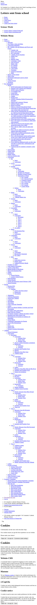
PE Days (16, 376)
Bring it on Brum (15, 105)
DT (12, 240)
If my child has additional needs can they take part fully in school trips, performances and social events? (23, 143)
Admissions (11, 152)
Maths (12, 192)
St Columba (14, 65)
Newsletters (17, 293)
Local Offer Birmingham (14, 323)
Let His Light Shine (16, 470)
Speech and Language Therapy (19, 102)
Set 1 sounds (24, 177)
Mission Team (15, 59)
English (13, 166)
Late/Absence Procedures (14, 266)
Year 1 (19, 218)
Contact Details (12, 80)
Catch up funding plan (14, 156)
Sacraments (14, 67)
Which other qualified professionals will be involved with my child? (22, 133)
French (13, 244)
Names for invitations (20, 372)
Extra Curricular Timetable (15, 304)
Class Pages (11, 333)
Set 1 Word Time (26, 182)
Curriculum (11, 157)
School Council (12, 474)
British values (18, 261)
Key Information (8, 84)
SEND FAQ (14, 97)
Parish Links (11, 327)
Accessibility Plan (16, 91)
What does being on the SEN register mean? (23, 119)
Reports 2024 (11, 286)
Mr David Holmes (16, 487)
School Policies (15, 275)
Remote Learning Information (16, 329)
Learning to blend (26, 180)
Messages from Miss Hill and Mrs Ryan (25, 369)
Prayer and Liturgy (16, 51)
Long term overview (20, 260)
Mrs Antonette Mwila (17, 493)
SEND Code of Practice (17, 90)
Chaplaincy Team (16, 61)
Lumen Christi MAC (13, 267)
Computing (14, 235)
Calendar (10, 300)
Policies (10, 274)
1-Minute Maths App (20, 197)
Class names (17, 375)
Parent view (11, 326)
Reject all (3, 538)
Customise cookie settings (21, 538)
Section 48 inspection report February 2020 (19, 281)
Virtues (13, 57)
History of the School (13, 74)
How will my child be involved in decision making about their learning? (22, 130)
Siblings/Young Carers (17, 103)
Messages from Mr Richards (22, 410)
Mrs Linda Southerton (17, 485)
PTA (9, 324)
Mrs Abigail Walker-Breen (18, 494)
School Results (12, 280)
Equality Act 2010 (12, 264)
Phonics (16, 350)
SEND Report (15, 94)
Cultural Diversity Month (21, 263)
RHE (12, 73)
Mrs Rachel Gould (16, 488)
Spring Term (21, 339)
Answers (20, 347)
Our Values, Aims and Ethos (15, 44)
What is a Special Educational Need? (21, 107)
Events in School (12, 465)
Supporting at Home (23, 175)
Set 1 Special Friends (27, 179)
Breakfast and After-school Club (16, 315)
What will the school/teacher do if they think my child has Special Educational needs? (23, 112)
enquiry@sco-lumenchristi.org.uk (13, 505)
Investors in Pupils (13, 477)
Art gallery (17, 228)
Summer (6, 22)
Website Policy (8, 512)
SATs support (18, 454)
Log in (2, 3)
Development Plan (19, 231)
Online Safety (11, 151)
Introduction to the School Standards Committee (21, 480)
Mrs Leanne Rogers (16, 490)
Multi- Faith (14, 64)
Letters (9, 306)
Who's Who (11, 76)
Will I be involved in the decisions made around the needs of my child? (22, 124)
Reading (16, 168)
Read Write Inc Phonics (14, 312)
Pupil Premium (12, 278)
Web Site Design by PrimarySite (13, 518)
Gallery (10, 464)
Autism (13, 96)
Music (12, 229)
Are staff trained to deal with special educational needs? (21, 139)
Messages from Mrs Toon (21, 352)
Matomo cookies (9, 575)
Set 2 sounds (24, 183)
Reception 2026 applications (15, 310)
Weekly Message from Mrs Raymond (24, 427)
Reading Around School (24, 174)
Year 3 (19, 221)
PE (12, 249)
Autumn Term (22, 338)
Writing (16, 188)
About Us (6, 41)
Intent (16, 160)
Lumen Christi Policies (17, 277)
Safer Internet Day (16, 468)
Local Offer (14, 93)
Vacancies (10, 82)
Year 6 (19, 226)
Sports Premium (12, 283)
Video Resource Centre (14, 476)
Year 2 (19, 220)
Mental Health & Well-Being (15, 269)
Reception (20, 217)
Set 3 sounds (24, 185)
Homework (17, 292)
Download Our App (9, 497)
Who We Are (11, 483)
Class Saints (14, 68)
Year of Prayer (15, 62)
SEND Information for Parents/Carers (21, 87)
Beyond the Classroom (20, 254)
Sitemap (6, 509)
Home (5, 17)
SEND (9, 85)
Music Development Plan (14, 270)
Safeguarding (11, 149)
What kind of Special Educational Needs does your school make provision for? (23, 109)
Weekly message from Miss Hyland (24, 392)
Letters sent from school (10, 23)
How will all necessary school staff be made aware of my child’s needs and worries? (23, 136)
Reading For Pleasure (24, 172)
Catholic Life (14, 50)
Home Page (4, 4)
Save (15, 603)
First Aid (10, 79)
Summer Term (22, 341)
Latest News (7, 20)
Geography (14, 208)
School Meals (11, 320)
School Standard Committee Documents (18, 482)
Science (13, 198)
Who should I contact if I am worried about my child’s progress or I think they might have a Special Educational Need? (23, 116)
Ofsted (9, 272)
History (13, 203)
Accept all (10, 538)
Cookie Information (9, 511)
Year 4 (19, 223)
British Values (11, 154)
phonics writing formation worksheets (24, 342)
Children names (18, 353)
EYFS (12, 163)
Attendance (11, 295)
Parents (6, 18)
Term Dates (11, 303)
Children (6, 330)
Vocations (13, 70)
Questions (20, 346)
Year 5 (19, 225)
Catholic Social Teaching (18, 54)
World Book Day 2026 (17, 471)
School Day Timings (13, 298)
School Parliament (12, 332)
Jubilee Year (14, 56)
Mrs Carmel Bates (16, 491)
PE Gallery (17, 255)
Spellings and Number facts (21, 460)
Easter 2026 (14, 473)
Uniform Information (13, 297)
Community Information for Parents (17, 321)
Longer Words (25, 186)
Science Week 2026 (16, 467)
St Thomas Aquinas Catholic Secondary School (20, 313)
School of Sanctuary (16, 71)
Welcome (10, 42)
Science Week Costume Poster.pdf (13, 30)
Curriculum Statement (13, 45)
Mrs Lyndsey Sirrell (16, 496)
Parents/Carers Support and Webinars (21, 88)
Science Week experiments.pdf (12, 32)
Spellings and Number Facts (22, 349)
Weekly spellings (19, 387)
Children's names (19, 442)
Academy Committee (10, 479)
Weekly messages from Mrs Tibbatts (24, 462)
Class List (17, 407)
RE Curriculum (15, 53)
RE (12, 159)
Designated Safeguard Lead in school (18, 77)
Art (12, 212)
